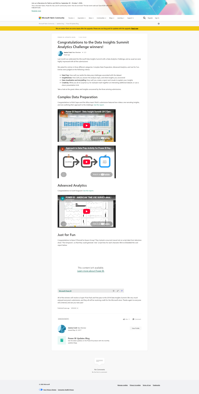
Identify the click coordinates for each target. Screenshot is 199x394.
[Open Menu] (158, 23)
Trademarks (156, 385)
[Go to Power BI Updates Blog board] (62, 340)
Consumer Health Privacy (66, 390)
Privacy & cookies (135, 385)
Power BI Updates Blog (72, 23)
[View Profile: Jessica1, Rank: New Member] (60, 53)
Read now (134, 28)
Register (150, 18)
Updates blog (60, 23)
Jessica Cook (68, 52)
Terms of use (147, 385)
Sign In (157, 18)
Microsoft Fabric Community (46, 23)
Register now (36, 11)
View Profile (135, 328)
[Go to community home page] (51, 18)
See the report (99, 105)
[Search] (144, 18)
